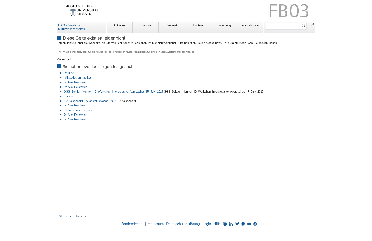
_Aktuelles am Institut (77, 77)
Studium (146, 25)
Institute (198, 25)
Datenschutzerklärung (183, 224)
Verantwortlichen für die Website (177, 51)
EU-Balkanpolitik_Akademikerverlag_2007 (90, 100)
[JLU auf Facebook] (255, 224)
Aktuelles (119, 25)
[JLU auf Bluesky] (237, 224)
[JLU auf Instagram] (225, 224)
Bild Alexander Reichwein (79, 110)
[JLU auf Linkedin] (231, 224)
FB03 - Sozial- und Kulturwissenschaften (71, 27)
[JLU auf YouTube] (249, 224)
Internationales (250, 25)
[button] (312, 24)
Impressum (155, 224)
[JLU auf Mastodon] (243, 224)
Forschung (224, 25)
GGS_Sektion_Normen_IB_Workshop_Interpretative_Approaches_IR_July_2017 (113, 91)
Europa (68, 96)
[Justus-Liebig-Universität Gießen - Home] (82, 10)
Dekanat (172, 25)
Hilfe (217, 224)
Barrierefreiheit (133, 224)
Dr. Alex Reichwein (75, 82)
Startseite (65, 216)
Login (207, 224)
